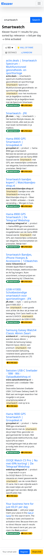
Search (36, 19)
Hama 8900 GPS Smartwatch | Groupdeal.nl (16, 142)
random (27, 52)
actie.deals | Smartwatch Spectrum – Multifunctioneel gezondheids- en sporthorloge (21, 67)
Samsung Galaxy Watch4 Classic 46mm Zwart (21, 331)
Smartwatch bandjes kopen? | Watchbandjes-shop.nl (21, 182)
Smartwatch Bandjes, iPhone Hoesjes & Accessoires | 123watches (22, 258)
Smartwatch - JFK (16, 113)
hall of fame (26, 47)
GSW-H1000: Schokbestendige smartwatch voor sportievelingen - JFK (18, 294)
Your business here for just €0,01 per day (20, 505)
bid (9, 47)
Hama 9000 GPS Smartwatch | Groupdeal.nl (16, 417)
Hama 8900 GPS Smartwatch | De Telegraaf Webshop (18, 217)
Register (24, 551)
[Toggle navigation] (39, 3)
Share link (36, 551)
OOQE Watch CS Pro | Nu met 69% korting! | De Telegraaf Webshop (22, 463)
